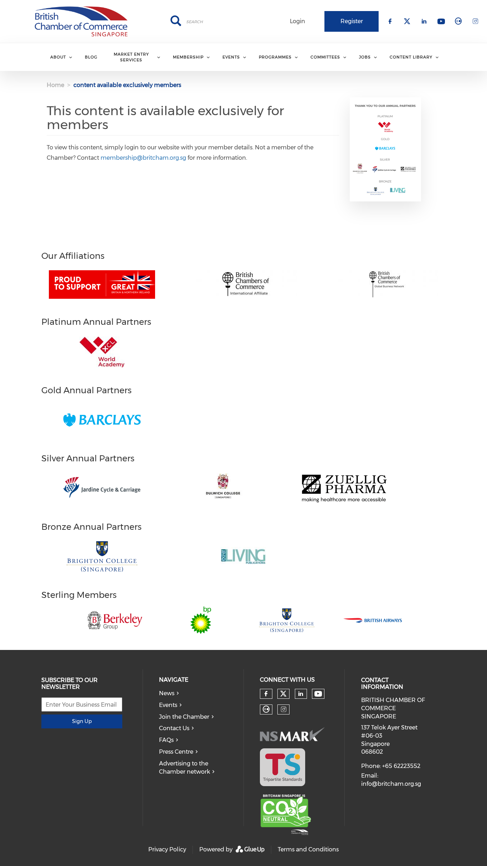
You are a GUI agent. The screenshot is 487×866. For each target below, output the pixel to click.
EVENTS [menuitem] (231, 57)
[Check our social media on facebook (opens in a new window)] (266, 693)
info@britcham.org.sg (391, 783)
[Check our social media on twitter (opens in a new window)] (283, 693)
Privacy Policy (167, 849)
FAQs (166, 740)
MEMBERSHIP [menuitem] (188, 57)
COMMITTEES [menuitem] (325, 57)
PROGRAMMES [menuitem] (275, 57)
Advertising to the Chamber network (184, 767)
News (166, 693)
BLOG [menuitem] (91, 57)
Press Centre (176, 751)
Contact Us (174, 728)
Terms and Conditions (308, 849)
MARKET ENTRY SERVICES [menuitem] (131, 57)
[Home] (81, 21)
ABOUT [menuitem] (58, 57)
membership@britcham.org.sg (143, 157)
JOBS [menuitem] (365, 57)
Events (168, 705)
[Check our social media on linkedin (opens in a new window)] (301, 693)
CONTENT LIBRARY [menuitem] (411, 57)
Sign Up (82, 721)
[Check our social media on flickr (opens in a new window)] (266, 709)
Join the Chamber (184, 716)
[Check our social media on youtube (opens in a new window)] (318, 694)
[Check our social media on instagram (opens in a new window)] (283, 709)
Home (55, 85)
